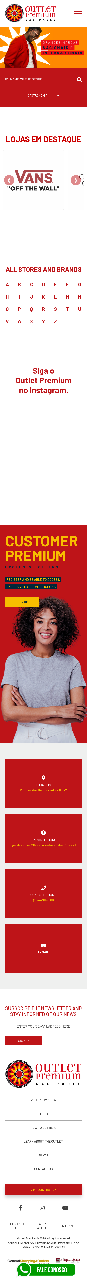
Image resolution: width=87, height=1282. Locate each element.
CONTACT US (43, 1169)
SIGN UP (22, 602)
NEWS (43, 1155)
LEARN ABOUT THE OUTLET (43, 1141)
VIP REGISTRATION (43, 1189)
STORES (43, 1114)
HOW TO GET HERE (43, 1127)
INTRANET (69, 1226)
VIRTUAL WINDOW (43, 1100)
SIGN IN (24, 1040)
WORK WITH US (43, 1226)
